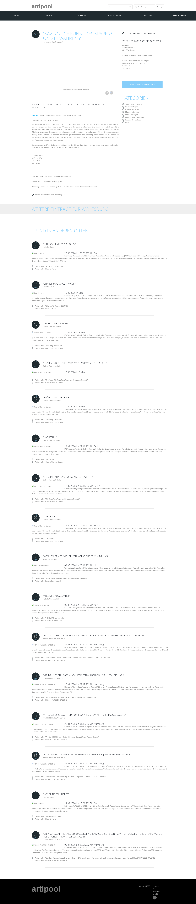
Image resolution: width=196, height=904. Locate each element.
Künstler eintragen (131, 109)
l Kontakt (154, 894)
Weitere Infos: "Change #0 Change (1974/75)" (50, 306)
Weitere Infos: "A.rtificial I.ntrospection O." (49, 266)
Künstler (82, 16)
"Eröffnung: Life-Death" (56, 397)
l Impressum (155, 886)
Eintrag (49, 16)
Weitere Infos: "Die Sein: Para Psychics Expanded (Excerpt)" (56, 499)
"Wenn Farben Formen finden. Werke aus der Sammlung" (75, 556)
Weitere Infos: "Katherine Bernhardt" (47, 816)
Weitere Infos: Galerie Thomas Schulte (49, 348)
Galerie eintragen (131, 107)
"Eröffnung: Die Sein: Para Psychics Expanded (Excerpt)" (75, 363)
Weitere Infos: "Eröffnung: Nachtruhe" (47, 346)
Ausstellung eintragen (145, 7)
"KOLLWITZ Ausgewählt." (56, 595)
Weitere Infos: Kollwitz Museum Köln (48, 621)
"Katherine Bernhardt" (56, 794)
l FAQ (153, 889)
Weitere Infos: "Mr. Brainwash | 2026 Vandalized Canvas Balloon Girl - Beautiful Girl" (65, 697)
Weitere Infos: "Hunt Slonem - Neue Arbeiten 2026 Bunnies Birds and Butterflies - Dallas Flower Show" (71, 658)
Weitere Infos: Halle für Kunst (45, 269)
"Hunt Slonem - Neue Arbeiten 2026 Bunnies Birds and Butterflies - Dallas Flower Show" (94, 635)
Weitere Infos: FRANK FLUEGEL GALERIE (51, 660)
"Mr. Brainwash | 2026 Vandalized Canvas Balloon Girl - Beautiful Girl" (84, 675)
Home (16, 16)
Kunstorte (147, 16)
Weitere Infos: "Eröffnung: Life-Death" (47, 420)
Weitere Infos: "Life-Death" (43, 539)
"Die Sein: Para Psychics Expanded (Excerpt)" (68, 476)
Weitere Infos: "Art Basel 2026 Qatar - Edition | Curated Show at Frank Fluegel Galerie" (66, 737)
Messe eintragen (131, 115)
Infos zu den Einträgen (133, 120)
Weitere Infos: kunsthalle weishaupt (48, 581)
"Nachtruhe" (50, 437)
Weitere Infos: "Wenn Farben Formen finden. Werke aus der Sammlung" (60, 578)
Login (160, 7)
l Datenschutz (156, 891)
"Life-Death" (49, 516)
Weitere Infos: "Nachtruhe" (43, 459)
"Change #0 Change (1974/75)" (59, 283)
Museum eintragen (131, 112)
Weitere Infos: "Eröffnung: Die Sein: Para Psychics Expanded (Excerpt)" (60, 380)
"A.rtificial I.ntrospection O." (59, 244)
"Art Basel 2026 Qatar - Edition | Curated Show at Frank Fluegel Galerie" (84, 714)
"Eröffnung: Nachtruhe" (57, 323)
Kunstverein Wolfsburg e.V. (53, 42)
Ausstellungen (114, 16)
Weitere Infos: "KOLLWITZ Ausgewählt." (48, 618)
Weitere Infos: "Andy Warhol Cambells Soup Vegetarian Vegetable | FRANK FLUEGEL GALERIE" (70, 777)
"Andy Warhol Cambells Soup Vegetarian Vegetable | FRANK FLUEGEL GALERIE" (87, 754)
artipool (42, 6)
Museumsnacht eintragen (134, 117)
